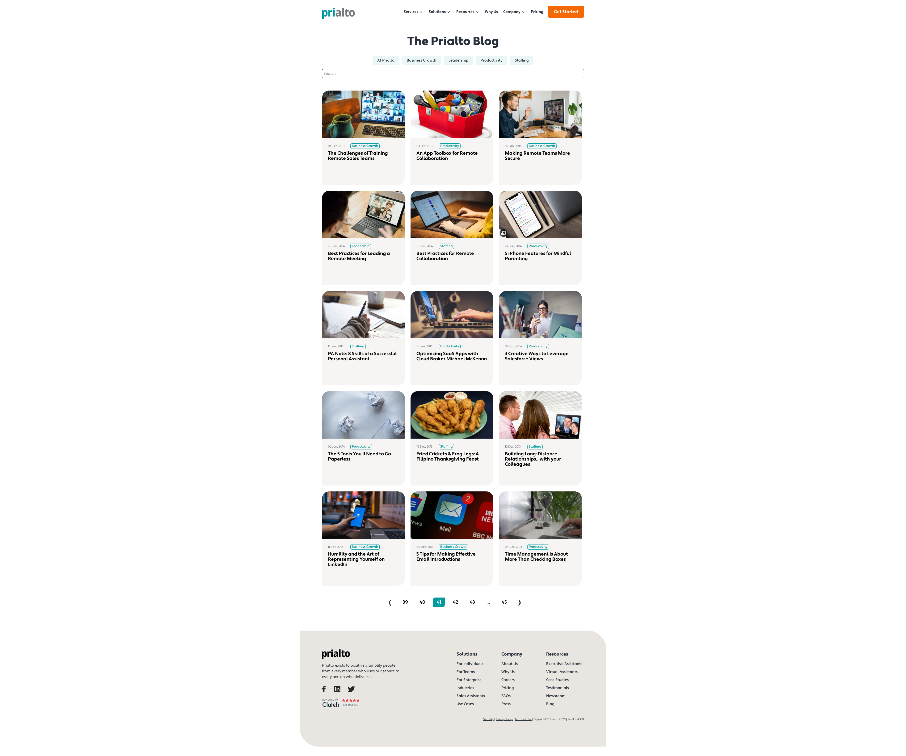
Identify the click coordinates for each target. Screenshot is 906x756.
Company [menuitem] (511, 11)
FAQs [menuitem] (506, 696)
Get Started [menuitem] (566, 12)
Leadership (458, 60)
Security (488, 719)
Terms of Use (523, 719)
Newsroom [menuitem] (556, 696)
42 (455, 602)
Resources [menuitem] (465, 11)
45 (504, 602)
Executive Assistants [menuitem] (564, 663)
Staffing (522, 60)
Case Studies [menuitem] (557, 679)
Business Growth (421, 60)
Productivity (492, 60)
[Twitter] (352, 695)
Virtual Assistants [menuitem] (562, 671)
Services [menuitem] (411, 11)
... (488, 602)
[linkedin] (340, 695)
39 (405, 602)
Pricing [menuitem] (537, 11)
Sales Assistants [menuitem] (471, 696)
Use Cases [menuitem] (465, 704)
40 (422, 602)
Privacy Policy (504, 719)
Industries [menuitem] (465, 687)
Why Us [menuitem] (491, 11)
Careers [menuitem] (508, 679)
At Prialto (385, 60)
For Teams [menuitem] (466, 671)
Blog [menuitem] (550, 704)
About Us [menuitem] (509, 663)
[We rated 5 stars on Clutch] (341, 708)
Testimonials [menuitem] (557, 687)
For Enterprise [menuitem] (469, 679)
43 (472, 602)
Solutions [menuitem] (437, 11)
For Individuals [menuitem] (470, 663)
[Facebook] (327, 695)
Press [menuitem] (506, 704)
